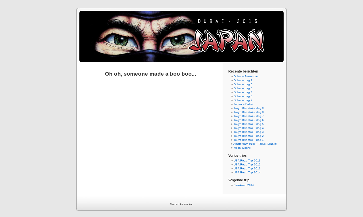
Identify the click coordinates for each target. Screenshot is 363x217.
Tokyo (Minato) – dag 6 (249, 120)
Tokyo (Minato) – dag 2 (249, 135)
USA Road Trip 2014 (247, 172)
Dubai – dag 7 (243, 80)
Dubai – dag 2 (243, 100)
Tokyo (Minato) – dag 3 (249, 131)
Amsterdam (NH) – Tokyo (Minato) (255, 143)
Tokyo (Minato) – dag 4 (249, 127)
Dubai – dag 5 (243, 88)
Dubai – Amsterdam (246, 76)
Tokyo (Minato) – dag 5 (249, 123)
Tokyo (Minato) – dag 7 (249, 116)
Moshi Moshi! (242, 147)
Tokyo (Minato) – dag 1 (249, 139)
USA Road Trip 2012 (247, 164)
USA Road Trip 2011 (247, 160)
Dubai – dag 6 (243, 84)
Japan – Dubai (243, 104)
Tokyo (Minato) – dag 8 (249, 112)
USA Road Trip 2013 (247, 168)
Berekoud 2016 (244, 185)
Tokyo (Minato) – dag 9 (249, 108)
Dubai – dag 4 (243, 92)
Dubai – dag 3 (243, 96)
